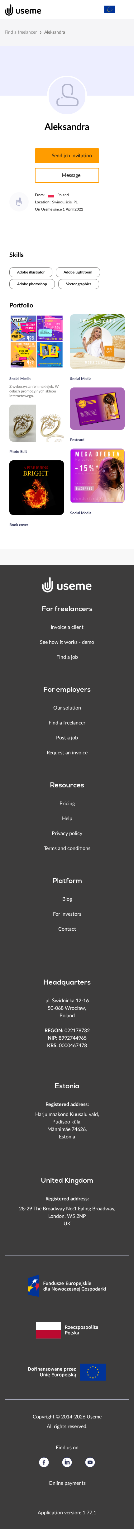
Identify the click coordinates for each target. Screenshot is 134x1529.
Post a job (67, 737)
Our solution (67, 707)
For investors (67, 914)
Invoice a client (67, 627)
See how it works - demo (67, 642)
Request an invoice (67, 752)
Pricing (67, 803)
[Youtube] (90, 1462)
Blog (67, 899)
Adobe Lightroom (78, 272)
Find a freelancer (21, 32)
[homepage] (20, 9)
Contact (67, 929)
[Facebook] (44, 1462)
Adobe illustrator (31, 272)
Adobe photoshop (32, 284)
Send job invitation (72, 155)
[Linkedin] (67, 1462)
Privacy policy (67, 833)
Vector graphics (78, 284)
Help (67, 818)
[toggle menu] (123, 9)
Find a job (67, 657)
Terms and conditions (67, 848)
